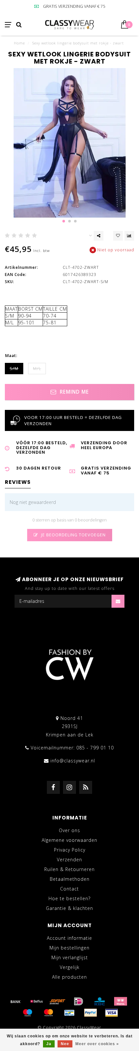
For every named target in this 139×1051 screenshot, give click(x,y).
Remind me (73, 391)
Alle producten (69, 977)
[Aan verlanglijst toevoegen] (118, 236)
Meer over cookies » (97, 1044)
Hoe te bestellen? (69, 898)
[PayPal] (90, 1013)
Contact (69, 889)
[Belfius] (36, 1001)
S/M (14, 368)
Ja (48, 1044)
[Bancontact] (69, 1013)
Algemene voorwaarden (69, 840)
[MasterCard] (48, 1013)
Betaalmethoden (70, 879)
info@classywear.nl (72, 761)
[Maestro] (27, 1013)
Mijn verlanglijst (69, 957)
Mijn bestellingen (69, 948)
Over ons (69, 830)
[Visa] (111, 1013)
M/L (37, 368)
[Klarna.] (120, 1001)
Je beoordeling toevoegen (73, 535)
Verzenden (69, 859)
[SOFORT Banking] (57, 1001)
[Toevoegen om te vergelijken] (129, 236)
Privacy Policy (69, 850)
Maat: (11, 355)
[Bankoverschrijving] (15, 1001)
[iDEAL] (78, 1001)
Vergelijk (70, 967)
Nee (65, 1044)
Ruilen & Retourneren (69, 869)
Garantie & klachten (69, 908)
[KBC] (99, 1001)
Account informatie (69, 938)
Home (19, 43)
